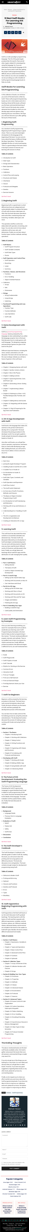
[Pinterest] (12, 32)
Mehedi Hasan (9, 26)
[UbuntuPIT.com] (14, 2)
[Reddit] (15, 1124)
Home (5, 9)
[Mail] (11, 1124)
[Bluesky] (20, 1124)
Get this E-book (6, 196)
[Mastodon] (22, 1124)
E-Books (9, 1092)
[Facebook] (5, 32)
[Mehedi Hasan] (14, 1102)
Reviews (10, 9)
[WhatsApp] (16, 32)
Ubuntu (23, 1227)
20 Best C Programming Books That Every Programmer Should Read (21, 1209)
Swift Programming (17, 1092)
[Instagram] (8, 1124)
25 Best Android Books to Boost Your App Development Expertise (7, 1209)
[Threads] (24, 1124)
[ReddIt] (19, 32)
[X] (9, 32)
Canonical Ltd (18, 1228)
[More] (23, 32)
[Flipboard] (6, 1124)
